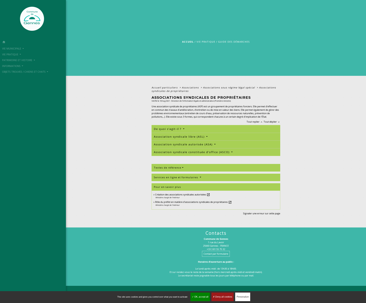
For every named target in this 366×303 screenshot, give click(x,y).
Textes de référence (167, 167)
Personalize (243, 297)
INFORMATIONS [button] (11, 66)
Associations (191, 87)
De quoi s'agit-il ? (168, 129)
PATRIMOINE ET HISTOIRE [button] (17, 60)
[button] (33, 42)
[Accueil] (33, 19)
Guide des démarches (234, 41)
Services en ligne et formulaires (176, 177)
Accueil (188, 41)
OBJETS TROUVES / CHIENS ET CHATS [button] (24, 71)
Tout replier (254, 121)
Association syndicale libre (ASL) (179, 136)
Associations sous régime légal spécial (229, 87)
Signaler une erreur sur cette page (261, 213)
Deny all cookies (223, 297)
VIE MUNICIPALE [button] (12, 48)
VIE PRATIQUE (206, 41)
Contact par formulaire (216, 253)
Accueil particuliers (165, 87)
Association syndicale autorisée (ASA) (183, 144)
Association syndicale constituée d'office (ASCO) (192, 152)
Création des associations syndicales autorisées (182, 194)
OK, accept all (201, 297)
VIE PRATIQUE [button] (10, 54)
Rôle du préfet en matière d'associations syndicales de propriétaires (193, 202)
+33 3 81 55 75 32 (216, 249)
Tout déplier (271, 121)
